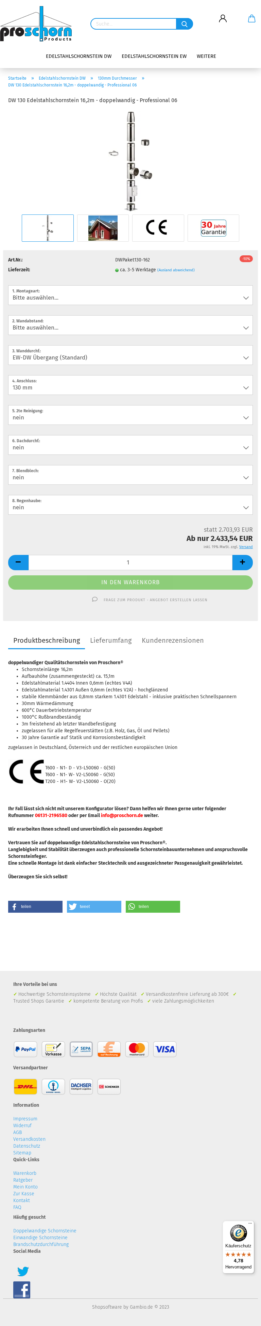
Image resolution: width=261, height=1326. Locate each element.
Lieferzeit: (19, 270)
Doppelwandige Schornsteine (44, 1231)
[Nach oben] (242, 1315)
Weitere (206, 56)
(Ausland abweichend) (176, 270)
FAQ (17, 1207)
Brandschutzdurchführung (41, 1244)
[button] (35, 907)
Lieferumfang (111, 640)
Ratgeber (23, 1180)
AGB (17, 1132)
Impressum (25, 1119)
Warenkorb (24, 1173)
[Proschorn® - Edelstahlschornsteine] (38, 24)
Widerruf (22, 1126)
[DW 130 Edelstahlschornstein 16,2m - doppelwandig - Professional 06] (130, 161)
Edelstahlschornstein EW (154, 56)
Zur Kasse (23, 1194)
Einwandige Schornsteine (40, 1238)
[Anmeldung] (222, 13)
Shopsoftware (107, 1307)
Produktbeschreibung (46, 640)
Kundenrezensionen (173, 640)
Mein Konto (25, 1187)
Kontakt (21, 1200)
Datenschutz (26, 1146)
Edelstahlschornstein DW (78, 56)
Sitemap (22, 1153)
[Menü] (250, 1225)
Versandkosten (29, 1139)
